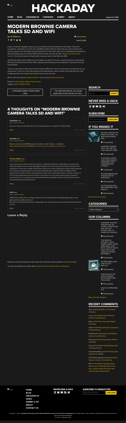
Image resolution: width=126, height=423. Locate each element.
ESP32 (22, 84)
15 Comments (108, 294)
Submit (60, 17)
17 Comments (108, 142)
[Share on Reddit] (17, 40)
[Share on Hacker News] (14, 40)
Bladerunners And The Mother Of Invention (109, 176)
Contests (48, 17)
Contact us (103, 106)
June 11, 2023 (81, 40)
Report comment (79, 130)
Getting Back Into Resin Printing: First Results (109, 188)
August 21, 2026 (112, 17)
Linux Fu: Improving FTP (109, 289)
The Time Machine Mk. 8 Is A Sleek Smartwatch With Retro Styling (68, 92)
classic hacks (19, 82)
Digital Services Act (102, 413)
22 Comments (108, 154)
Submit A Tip (32, 402)
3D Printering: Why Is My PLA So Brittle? (109, 264)
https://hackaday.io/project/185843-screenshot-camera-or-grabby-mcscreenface (37, 146)
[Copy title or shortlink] (20, 40)
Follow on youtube (96, 106)
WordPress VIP (67, 417)
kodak (27, 84)
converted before (32, 77)
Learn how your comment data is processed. (53, 266)
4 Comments (81, 37)
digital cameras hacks (33, 82)
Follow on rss (100, 106)
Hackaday (63, 8)
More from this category (97, 197)
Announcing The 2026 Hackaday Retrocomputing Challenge (108, 277)
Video (29, 399)
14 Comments (108, 284)
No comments (108, 236)
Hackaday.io (32, 17)
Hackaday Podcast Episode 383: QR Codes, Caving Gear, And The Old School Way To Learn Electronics (109, 227)
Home (10, 17)
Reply (12, 130)
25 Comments (108, 193)
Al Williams (15, 36)
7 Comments (108, 170)
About (71, 17)
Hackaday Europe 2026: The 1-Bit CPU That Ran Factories (109, 148)
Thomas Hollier (15, 159)
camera (16, 84)
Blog (19, 17)
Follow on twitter (93, 106)
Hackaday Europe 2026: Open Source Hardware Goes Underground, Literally (109, 162)
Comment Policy (70, 262)
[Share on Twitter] (11, 40)
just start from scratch (56, 77)
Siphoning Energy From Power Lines (25, 92)
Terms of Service (90, 413)
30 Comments (108, 182)
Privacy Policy (80, 413)
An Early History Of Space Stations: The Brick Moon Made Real (109, 136)
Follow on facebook (90, 106)
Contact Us (32, 408)
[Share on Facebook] (8, 40)
